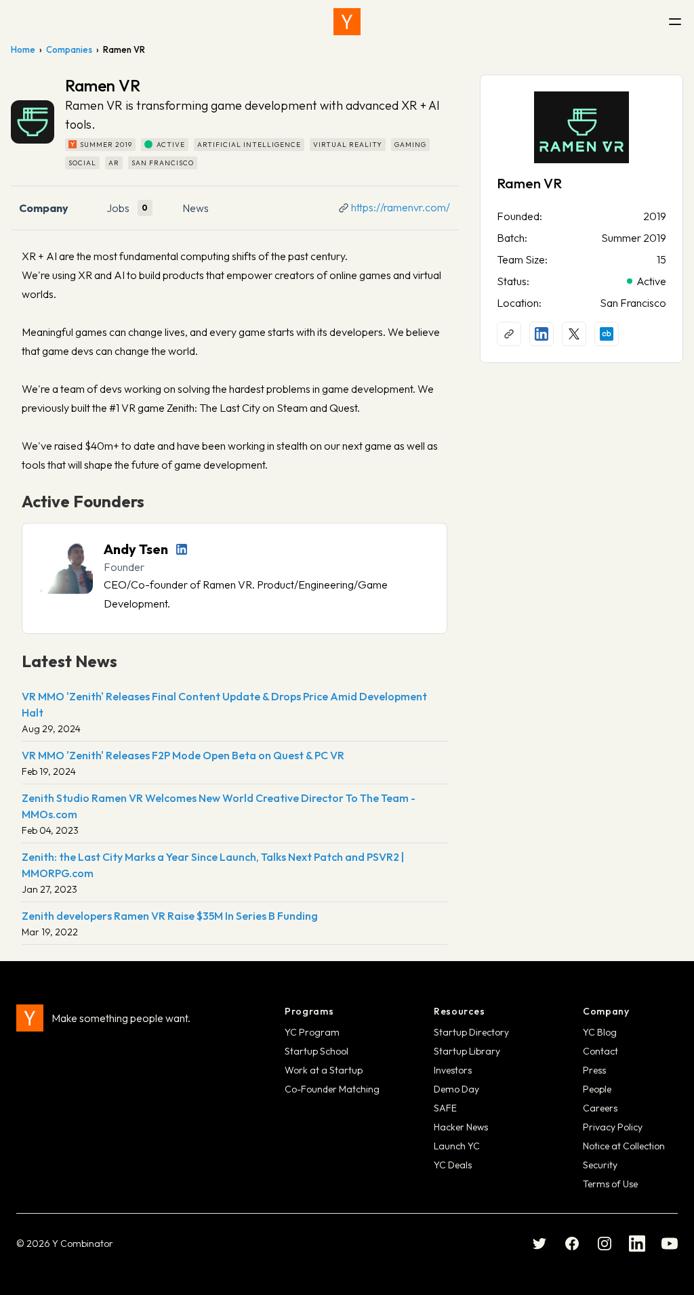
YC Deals (453, 1165)
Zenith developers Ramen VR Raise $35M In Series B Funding (170, 915)
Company (43, 208)
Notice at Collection (624, 1146)
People (597, 1089)
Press (594, 1070)
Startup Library (467, 1051)
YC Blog (600, 1032)
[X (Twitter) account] (574, 334)
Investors (453, 1070)
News (195, 208)
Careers (600, 1108)
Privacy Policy (612, 1127)
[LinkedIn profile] (182, 549)
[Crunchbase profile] (606, 334)
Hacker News (461, 1127)
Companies (69, 49)
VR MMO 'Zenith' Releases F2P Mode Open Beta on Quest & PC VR (183, 755)
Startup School (316, 1051)
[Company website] (509, 334)
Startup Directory (471, 1032)
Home (23, 49)
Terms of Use (610, 1184)
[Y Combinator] (347, 21)
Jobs (117, 208)
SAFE (445, 1108)
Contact (600, 1051)
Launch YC (457, 1146)
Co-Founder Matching (332, 1089)
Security (600, 1165)
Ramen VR (529, 183)
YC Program (312, 1032)
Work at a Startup (324, 1070)
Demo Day (456, 1089)
